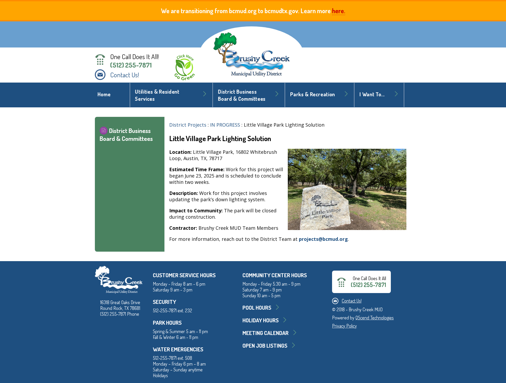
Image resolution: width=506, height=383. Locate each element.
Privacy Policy (344, 326)
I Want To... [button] (372, 94)
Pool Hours (256, 307)
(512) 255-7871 (131, 65)
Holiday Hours (260, 320)
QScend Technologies (375, 317)
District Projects (187, 125)
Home (104, 94)
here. (338, 11)
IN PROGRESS (225, 125)
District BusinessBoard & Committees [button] (242, 95)
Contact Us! (124, 74)
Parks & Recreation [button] (312, 94)
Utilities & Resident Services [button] (157, 95)
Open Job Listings (264, 345)
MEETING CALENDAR (265, 332)
